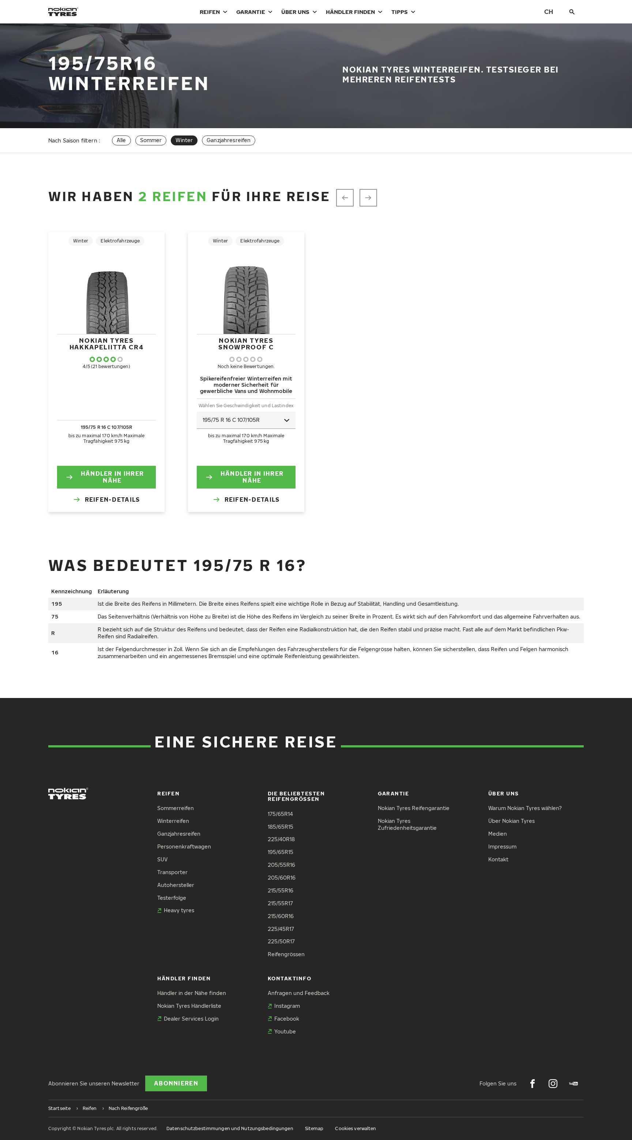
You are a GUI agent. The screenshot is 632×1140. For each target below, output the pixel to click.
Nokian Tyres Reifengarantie (413, 808)
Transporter (172, 872)
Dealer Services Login (191, 1018)
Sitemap (314, 1128)
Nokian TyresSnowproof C (246, 344)
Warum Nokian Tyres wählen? (525, 808)
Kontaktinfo (290, 978)
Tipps (399, 11)
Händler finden (350, 11)
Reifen (210, 11)
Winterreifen (173, 821)
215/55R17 (280, 903)
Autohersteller (175, 885)
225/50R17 (281, 941)
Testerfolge (171, 898)
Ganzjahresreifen (229, 140)
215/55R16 (280, 890)
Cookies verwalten (355, 1128)
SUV (162, 859)
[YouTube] (573, 1083)
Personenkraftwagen (184, 846)
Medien (497, 834)
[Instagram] (553, 1083)
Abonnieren (176, 1083)
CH (548, 11)
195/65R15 (280, 852)
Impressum (502, 846)
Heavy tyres (179, 910)
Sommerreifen (175, 808)
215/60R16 (281, 916)
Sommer (151, 140)
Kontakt (498, 859)
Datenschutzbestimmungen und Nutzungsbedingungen (229, 1128)
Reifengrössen (286, 954)
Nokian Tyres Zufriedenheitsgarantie (407, 824)
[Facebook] (532, 1083)
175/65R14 (280, 814)
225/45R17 (281, 929)
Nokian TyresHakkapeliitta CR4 (106, 344)
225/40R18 (281, 839)
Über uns (295, 11)
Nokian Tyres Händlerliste (189, 1006)
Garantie (250, 11)
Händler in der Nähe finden (191, 993)
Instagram (287, 1006)
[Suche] (572, 11)
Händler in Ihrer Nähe (112, 477)
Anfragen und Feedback (299, 993)
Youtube (285, 1031)
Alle (121, 140)
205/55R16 (281, 865)
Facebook (286, 1018)
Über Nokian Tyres (511, 821)
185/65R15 (280, 827)
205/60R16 (282, 878)
